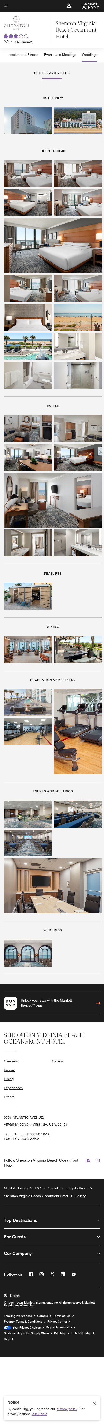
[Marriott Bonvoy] (88, 6)
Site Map (60, 1333)
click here (39, 1414)
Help (7, 1339)
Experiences (13, 1088)
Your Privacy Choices (26, 1327)
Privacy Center (57, 1321)
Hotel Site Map (81, 1333)
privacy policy (66, 1409)
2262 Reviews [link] (23, 42)
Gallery (57, 1061)
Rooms (9, 1070)
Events (9, 1097)
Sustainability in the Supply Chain (26, 1333)
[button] (69, 6)
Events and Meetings (60, 55)
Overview (11, 1061)
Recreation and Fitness (20, 55)
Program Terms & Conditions (23, 1321)
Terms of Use (62, 1316)
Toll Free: (27, 1134)
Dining (9, 1079)
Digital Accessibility (59, 1327)
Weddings (89, 55)
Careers (42, 1316)
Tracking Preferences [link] (18, 1316)
